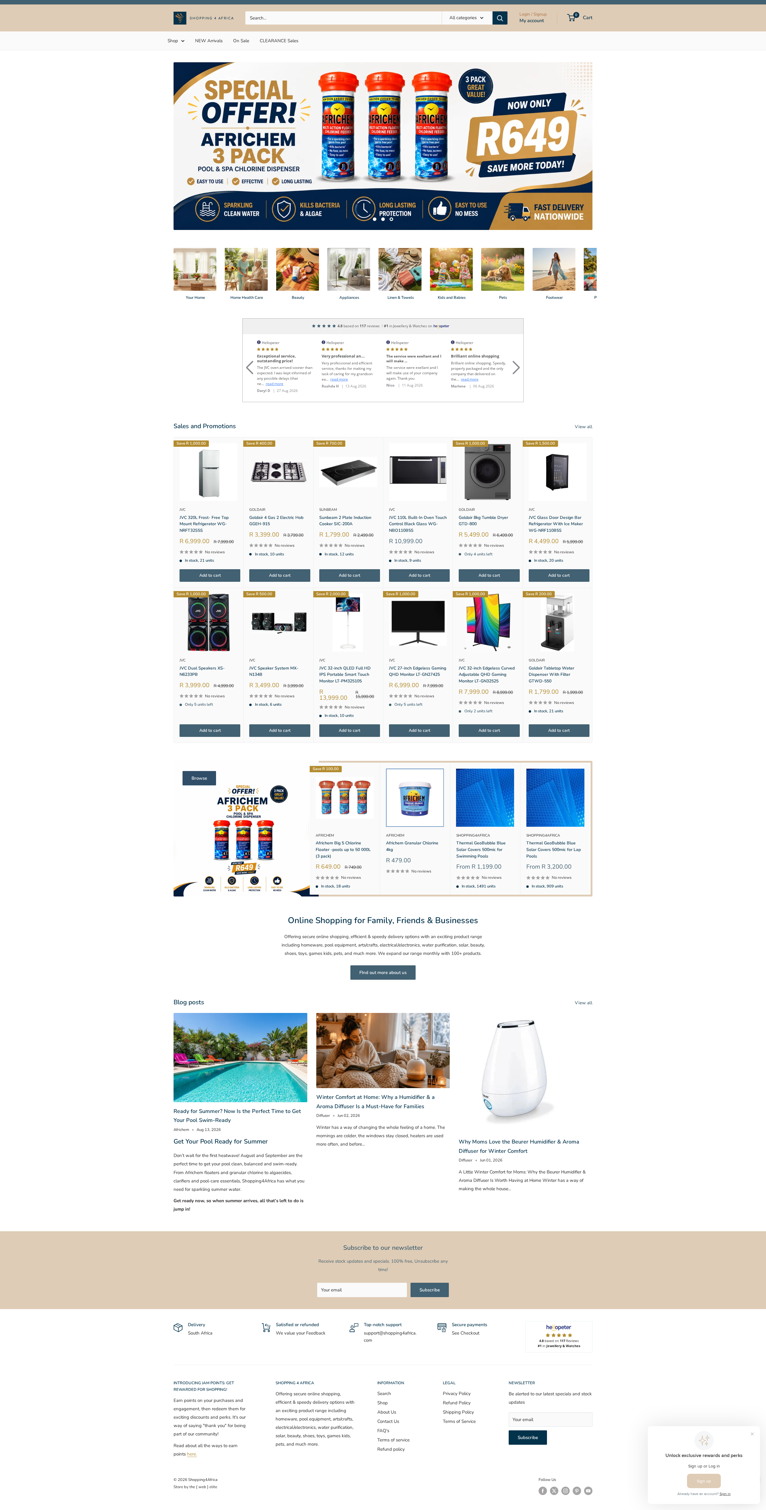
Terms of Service (459, 1394)
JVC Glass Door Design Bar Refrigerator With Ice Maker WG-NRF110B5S (556, 496)
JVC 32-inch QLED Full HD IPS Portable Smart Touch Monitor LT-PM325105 (345, 646)
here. (192, 1426)
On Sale (241, 41)
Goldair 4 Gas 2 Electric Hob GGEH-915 (276, 493)
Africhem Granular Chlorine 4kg (412, 818)
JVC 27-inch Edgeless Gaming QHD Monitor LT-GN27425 (417, 643)
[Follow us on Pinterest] (577, 1463)
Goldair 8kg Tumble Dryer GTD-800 (483, 493)
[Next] (592, 240)
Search (384, 1366)
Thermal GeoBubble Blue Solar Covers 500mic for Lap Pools (553, 821)
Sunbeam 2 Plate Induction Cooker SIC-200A (345, 493)
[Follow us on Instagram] (565, 1463)
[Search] (500, 18)
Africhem (325, 807)
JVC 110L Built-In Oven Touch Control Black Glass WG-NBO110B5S (418, 496)
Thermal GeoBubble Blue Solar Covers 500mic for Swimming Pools (481, 821)
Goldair (257, 481)
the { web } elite (203, 1459)
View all (584, 399)
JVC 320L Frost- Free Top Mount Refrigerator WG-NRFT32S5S (204, 496)
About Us (386, 1384)
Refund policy (391, 1421)
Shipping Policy (458, 1384)
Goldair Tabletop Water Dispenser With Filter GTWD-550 (551, 646)
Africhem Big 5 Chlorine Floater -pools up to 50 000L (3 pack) (343, 821)
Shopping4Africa (473, 807)
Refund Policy (457, 1375)
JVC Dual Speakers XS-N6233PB (202, 643)
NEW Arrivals (209, 41)
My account (531, 20)
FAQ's (383, 1403)
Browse (199, 750)
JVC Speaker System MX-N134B (273, 643)
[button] (250, 332)
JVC (183, 481)
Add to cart (210, 547)
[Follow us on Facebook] (543, 1463)
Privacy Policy (457, 1366)
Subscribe (430, 1262)
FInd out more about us (383, 945)
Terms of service (393, 1412)
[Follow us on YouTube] (588, 1463)
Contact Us (388, 1394)
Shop (173, 41)
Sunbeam (328, 481)
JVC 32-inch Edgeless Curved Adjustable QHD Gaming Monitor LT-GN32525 (487, 646)
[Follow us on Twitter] (554, 1463)
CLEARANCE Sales (279, 41)
